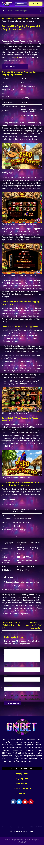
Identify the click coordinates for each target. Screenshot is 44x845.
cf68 (38, 840)
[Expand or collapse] (25, 66)
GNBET (4, 18)
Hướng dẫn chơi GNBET (22, 788)
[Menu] (3, 10)
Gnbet (16, 57)
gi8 (25, 842)
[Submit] (40, 11)
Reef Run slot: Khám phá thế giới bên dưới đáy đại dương (11, 625)
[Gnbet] (7, 4)
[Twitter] (19, 801)
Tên (6, 666)
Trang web (8, 685)
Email (7, 675)
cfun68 (20, 842)
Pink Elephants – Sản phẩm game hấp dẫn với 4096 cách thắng (33, 625)
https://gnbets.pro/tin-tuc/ (18, 18)
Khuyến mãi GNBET (22, 783)
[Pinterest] (31, 801)
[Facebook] (13, 801)
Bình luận (8, 647)
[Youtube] (25, 801)
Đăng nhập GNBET (22, 779)
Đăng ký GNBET (22, 774)
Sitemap (22, 793)
